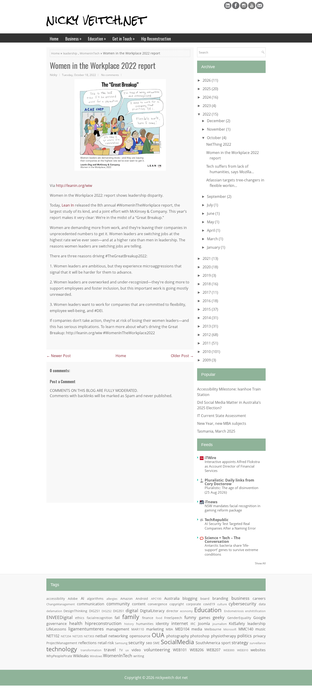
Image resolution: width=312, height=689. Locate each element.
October (214, 137)
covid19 (209, 604)
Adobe (73, 598)
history (129, 624)
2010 (207, 351)
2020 (207, 266)
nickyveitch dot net (171, 677)
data (262, 604)
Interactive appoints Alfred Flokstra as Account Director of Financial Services (232, 466)
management (117, 629)
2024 (207, 97)
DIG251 (94, 611)
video (136, 649)
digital (132, 610)
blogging (189, 598)
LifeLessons (56, 629)
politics (244, 635)
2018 (207, 283)
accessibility (55, 598)
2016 (207, 300)
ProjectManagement (61, 643)
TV (121, 650)
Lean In (68, 205)
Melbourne (212, 629)
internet (179, 623)
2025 (207, 88)
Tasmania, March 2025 (216, 431)
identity (162, 623)
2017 (207, 292)
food (159, 618)
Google (259, 617)
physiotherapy (223, 635)
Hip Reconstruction (156, 39)
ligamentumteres (86, 629)
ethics (79, 618)
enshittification (255, 611)
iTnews (211, 501)
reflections (87, 642)
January (214, 247)
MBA (169, 629)
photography (177, 635)
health (75, 623)
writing (138, 656)
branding (220, 598)
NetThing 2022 (218, 144)
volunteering (157, 649)
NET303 (89, 636)
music (260, 629)
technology (61, 649)
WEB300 (228, 650)
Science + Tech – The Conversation (222, 539)
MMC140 (245, 629)
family (130, 617)
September (217, 196)
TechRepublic (216, 519)
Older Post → (182, 355)
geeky (219, 617)
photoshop (199, 635)
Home (54, 39)
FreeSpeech (173, 618)
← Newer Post (58, 355)
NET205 (77, 636)
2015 (207, 309)
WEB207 (213, 649)
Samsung (121, 643)
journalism (219, 624)
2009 (207, 360)
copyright (176, 604)
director (172, 611)
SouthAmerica (208, 642)
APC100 (156, 599)
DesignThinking (75, 611)
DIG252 (106, 611)
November (216, 129)
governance (56, 623)
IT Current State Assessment (221, 415)
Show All (260, 563)
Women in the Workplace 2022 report (103, 65)
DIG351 (118, 611)
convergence (157, 604)
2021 (207, 258)
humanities (144, 624)
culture (222, 604)
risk (111, 642)
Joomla (204, 623)
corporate (193, 604)
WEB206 (197, 649)
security (136, 642)
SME (156, 643)
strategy (240, 642)
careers (259, 598)
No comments (110, 75)
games (204, 617)
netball (101, 635)
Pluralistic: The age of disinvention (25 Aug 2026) (231, 490)
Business (73, 38)
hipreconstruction (103, 623)
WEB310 (242, 650)
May (211, 221)
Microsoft (229, 629)
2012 (207, 334)
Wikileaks (81, 655)
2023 (207, 105)
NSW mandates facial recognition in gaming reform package (232, 508)
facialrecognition (99, 618)
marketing (155, 629)
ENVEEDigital (59, 617)
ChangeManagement (60, 604)
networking (118, 635)
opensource (140, 635)
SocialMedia (177, 642)
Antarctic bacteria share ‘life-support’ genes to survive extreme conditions (231, 550)
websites (258, 649)
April (211, 230)
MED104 (182, 629)
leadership (70, 53)
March (213, 238)
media (196, 629)
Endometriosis (234, 611)
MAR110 (137, 629)
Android (142, 598)
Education (97, 38)
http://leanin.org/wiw (74, 185)
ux (127, 650)
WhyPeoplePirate (59, 656)
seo (149, 642)
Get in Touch (123, 38)
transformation (91, 650)
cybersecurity (242, 603)
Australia (172, 598)
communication (90, 603)
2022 (207, 114)
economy (186, 611)
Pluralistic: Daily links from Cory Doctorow (229, 482)
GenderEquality (239, 618)
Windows (96, 656)
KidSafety (237, 623)
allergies (111, 599)
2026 (207, 80)
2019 (207, 275)
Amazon (126, 598)
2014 (207, 317)
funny (190, 617)
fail (117, 617)
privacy (259, 635)
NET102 (52, 635)
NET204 (66, 636)
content (138, 603)
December (216, 120)
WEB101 (180, 649)
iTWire (210, 457)
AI (82, 598)
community (118, 603)
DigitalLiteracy (152, 610)
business (240, 598)
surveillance (258, 643)
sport (226, 642)
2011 (207, 343)
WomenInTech (90, 53)
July (210, 204)
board (204, 598)
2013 (207, 326)
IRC (193, 624)
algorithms (95, 598)
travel (110, 649)
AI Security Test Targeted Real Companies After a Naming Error (230, 525)
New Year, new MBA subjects (221, 423)
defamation (54, 611)
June (211, 213)
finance (147, 618)
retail (102, 642)
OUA (158, 635)
